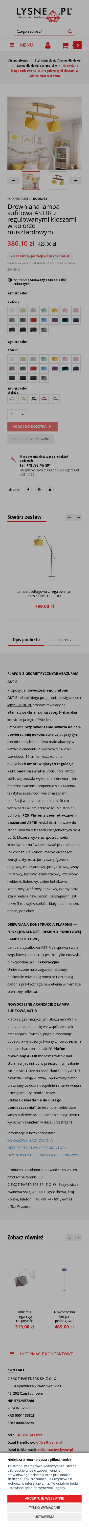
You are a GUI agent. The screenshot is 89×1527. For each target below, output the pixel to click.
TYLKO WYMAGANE (44, 1508)
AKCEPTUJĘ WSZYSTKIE (44, 1498)
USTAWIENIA (44, 1517)
